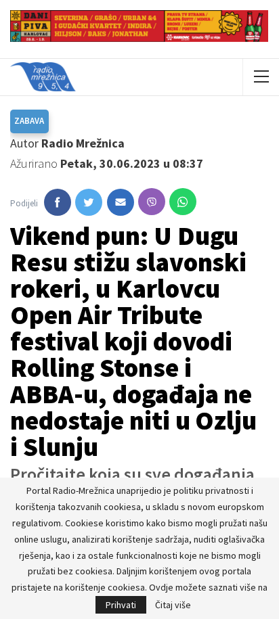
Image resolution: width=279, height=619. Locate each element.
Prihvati (121, 605)
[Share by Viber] (151, 201)
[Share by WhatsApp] (182, 201)
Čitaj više (173, 605)
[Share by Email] (120, 202)
